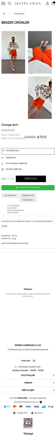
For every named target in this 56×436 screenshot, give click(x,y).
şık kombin (38, 294)
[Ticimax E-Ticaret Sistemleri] (28, 434)
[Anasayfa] (6, 14)
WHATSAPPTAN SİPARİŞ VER (29, 187)
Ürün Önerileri (13, 213)
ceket (30, 294)
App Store (38, 413)
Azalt (3, 179)
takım (25, 294)
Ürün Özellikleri (13, 206)
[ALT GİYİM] (9, 14)
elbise (19, 294)
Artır (12, 179)
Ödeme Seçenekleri (15, 210)
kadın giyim (11, 294)
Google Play (22, 413)
